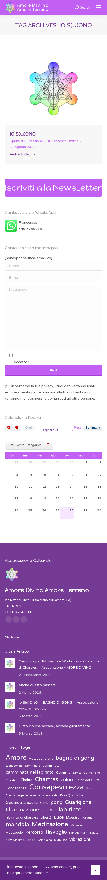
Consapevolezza (56, 787)
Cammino (63, 773)
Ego (89, 788)
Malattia (87, 817)
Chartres (46, 779)
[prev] (9, 428)
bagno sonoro (14, 765)
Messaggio (14, 833)
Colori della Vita (87, 780)
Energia (11, 795)
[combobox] (29, 445)
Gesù (44, 803)
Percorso (34, 832)
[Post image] (10, 663)
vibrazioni (79, 839)
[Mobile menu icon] (98, 7)
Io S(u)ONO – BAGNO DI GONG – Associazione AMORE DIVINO (58, 705)
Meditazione (50, 824)
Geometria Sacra (22, 802)
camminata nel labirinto (30, 772)
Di (63, 141)
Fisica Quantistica (71, 795)
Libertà (46, 818)
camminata (51, 766)
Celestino (12, 780)
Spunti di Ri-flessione (26, 141)
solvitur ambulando (20, 840)
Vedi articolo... (20, 154)
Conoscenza (16, 788)
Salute (94, 832)
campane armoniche (86, 772)
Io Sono (51, 810)
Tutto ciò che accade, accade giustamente (54, 726)
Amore (16, 757)
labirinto (70, 810)
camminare (32, 765)
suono (60, 839)
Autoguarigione (41, 759)
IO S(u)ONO (23, 134)
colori (67, 779)
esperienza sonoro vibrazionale (38, 795)
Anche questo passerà (37, 685)
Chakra (26, 780)
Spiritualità (45, 840)
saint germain (78, 832)
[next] (17, 428)
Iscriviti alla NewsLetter (53, 188)
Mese (78, 427)
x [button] (96, 870)
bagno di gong (75, 758)
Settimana (93, 427)
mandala (17, 825)
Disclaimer (12, 637)
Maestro (72, 818)
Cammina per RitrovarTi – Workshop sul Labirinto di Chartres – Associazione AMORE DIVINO (59, 664)
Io (43, 810)
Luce (59, 817)
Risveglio (56, 832)
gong (57, 802)
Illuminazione (22, 810)
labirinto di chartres (22, 817)
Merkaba (76, 825)
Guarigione (78, 802)
